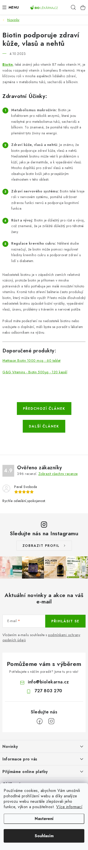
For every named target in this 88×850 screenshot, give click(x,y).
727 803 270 (48, 691)
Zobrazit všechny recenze (58, 473)
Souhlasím (44, 836)
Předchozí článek (44, 408)
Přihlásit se (65, 621)
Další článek (44, 426)
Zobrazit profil (41, 545)
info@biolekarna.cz (48, 682)
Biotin (7, 64)
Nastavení (44, 818)
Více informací (69, 807)
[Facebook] (40, 721)
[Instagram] (51, 721)
